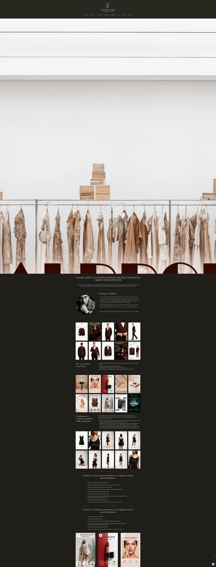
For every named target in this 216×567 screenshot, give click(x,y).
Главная (86, 14)
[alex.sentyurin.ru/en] (108, 7)
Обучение (99, 14)
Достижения (106, 14)
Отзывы (123, 14)
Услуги (118, 14)
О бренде (129, 14)
